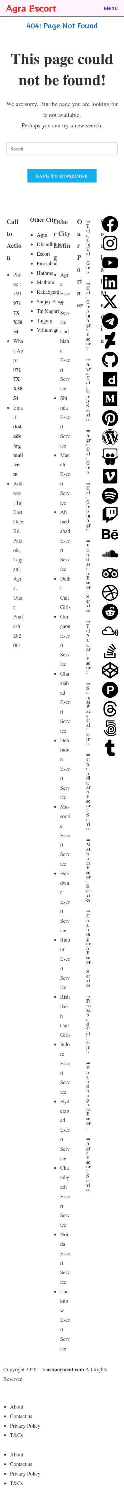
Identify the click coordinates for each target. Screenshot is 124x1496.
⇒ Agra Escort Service (88, 1164)
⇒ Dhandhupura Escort (88, 1095)
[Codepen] (110, 670)
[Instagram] (110, 243)
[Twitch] (110, 515)
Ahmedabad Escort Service (65, 540)
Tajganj (44, 320)
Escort (43, 253)
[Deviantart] (110, 340)
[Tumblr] (110, 748)
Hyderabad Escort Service (65, 1130)
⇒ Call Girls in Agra (88, 506)
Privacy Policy (25, 1425)
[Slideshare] (110, 457)
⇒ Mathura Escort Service (88, 869)
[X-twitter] (110, 301)
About (16, 1406)
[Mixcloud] (110, 631)
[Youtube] (110, 262)
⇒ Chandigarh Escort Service (88, 791)
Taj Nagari (48, 310)
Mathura (45, 282)
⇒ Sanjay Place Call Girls (88, 713)
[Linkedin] (110, 282)
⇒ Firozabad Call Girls (88, 1024)
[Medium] (110, 398)
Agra (42, 234)
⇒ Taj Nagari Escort (88, 647)
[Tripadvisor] (110, 573)
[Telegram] (110, 321)
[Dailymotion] (110, 379)
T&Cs (16, 1434)
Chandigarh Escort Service (65, 1196)
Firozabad (47, 263)
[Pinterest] (110, 418)
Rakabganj (48, 291)
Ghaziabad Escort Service (65, 702)
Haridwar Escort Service (65, 902)
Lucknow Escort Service (65, 1320)
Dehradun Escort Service (65, 769)
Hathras (45, 272)
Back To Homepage (62, 176)
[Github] (110, 359)
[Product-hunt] (110, 690)
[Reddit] (110, 612)
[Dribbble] (110, 592)
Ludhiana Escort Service (65, 360)
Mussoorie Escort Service (65, 835)
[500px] (110, 728)
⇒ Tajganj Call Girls (88, 247)
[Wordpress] (110, 437)
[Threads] (110, 709)
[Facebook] (110, 224)
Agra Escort (31, 8)
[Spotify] (110, 495)
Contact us (21, 1416)
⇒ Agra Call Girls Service (88, 389)
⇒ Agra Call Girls (88, 451)
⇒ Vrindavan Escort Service (88, 575)
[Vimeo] (110, 476)
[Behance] (110, 534)
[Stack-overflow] (110, 651)
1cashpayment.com (63, 1369)
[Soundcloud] (110, 554)
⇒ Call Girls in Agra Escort (88, 315)
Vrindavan (48, 329)
